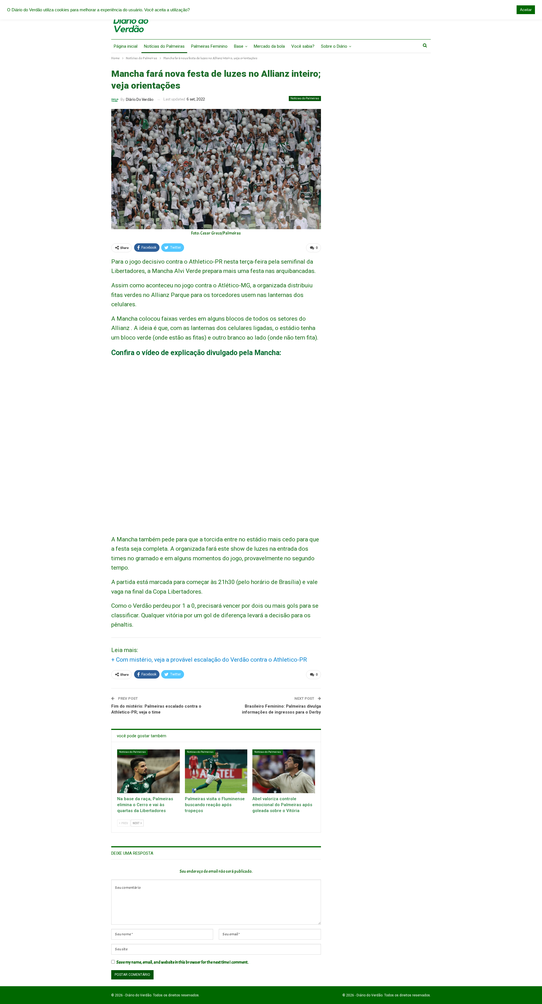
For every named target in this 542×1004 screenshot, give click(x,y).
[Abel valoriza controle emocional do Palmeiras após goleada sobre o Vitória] (283, 771)
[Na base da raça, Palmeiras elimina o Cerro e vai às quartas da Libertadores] (148, 771)
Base (238, 46)
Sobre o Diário (334, 46)
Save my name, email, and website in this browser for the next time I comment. (182, 962)
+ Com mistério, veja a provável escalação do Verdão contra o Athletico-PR (209, 659)
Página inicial (125, 46)
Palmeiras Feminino (209, 46)
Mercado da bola (269, 46)
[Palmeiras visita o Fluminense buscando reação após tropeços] (216, 771)
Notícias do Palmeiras (164, 46)
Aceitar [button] (526, 10)
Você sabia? (302, 46)
